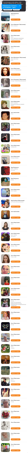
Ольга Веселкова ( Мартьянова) (18, 57)
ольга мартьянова (15, 112)
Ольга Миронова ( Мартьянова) (18, 24)
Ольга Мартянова (15, 411)
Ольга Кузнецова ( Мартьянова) (18, 79)
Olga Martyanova (15, 13)
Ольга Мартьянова (15, 35)
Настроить (16, 9)
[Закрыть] (19, 6)
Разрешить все (7, 9)
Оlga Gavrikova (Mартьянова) (17, 200)
